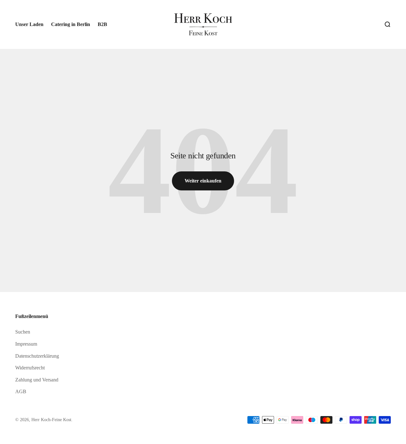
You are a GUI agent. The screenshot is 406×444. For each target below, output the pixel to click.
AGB (20, 391)
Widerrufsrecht (30, 367)
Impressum (26, 344)
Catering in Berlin (70, 24)
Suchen (22, 332)
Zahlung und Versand (36, 379)
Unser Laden (29, 24)
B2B (102, 24)
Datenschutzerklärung (37, 356)
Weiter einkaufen (203, 180)
